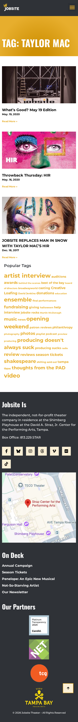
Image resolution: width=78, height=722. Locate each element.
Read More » (9, 121)
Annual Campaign (17, 566)
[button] (72, 7)
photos (27, 333)
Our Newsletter (15, 592)
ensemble (18, 299)
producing (10, 341)
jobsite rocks (30, 312)
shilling (41, 362)
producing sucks (48, 348)
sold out (52, 362)
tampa (63, 362)
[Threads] (42, 451)
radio (65, 348)
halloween (46, 307)
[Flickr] (66, 451)
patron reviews (41, 327)
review (12, 354)
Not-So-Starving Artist (20, 585)
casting (44, 288)
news (22, 319)
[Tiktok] (6, 464)
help (57, 307)
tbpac (7, 368)
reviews (27, 354)
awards (11, 282)
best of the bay (52, 283)
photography (12, 334)
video (12, 375)
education (61, 293)
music (10, 319)
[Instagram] (30, 451)
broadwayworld (28, 288)
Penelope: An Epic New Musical (28, 579)
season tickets (49, 354)
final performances (44, 300)
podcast (51, 333)
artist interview (27, 275)
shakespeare (20, 361)
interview (12, 312)
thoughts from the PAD (38, 368)
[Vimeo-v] (54, 451)
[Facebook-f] (6, 451)
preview (62, 334)
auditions (58, 276)
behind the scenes (29, 283)
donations (45, 293)
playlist (40, 333)
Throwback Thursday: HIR (26, 175)
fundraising (16, 307)
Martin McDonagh (50, 312)
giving (34, 307)
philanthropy (62, 327)
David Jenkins (27, 293)
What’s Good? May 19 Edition (29, 110)
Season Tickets (14, 572)
